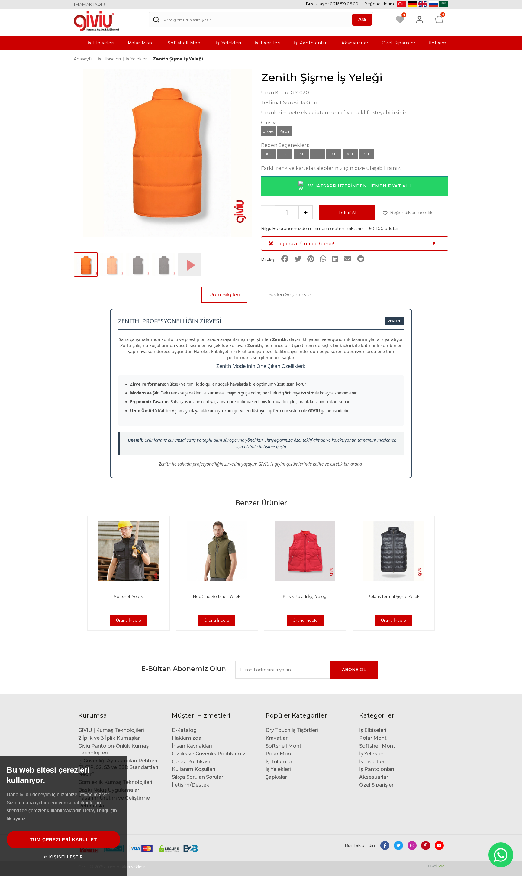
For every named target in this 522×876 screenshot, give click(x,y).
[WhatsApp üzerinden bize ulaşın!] (501, 855)
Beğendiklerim (379, 3)
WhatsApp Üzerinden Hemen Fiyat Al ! (359, 186)
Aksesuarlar (355, 43)
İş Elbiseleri (101, 43)
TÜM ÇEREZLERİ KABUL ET (63, 839)
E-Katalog (184, 730)
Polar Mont (141, 43)
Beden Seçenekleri (291, 294)
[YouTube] (439, 845)
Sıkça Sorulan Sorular (197, 777)
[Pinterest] (425, 845)
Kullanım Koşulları (193, 769)
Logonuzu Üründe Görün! (356, 243)
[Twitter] (398, 845)
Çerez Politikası (191, 761)
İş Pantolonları (311, 43)
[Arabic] (443, 4)
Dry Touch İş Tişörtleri (292, 730)
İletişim (437, 43)
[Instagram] (412, 845)
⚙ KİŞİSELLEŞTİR (63, 857)
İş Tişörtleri (268, 43)
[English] (422, 4)
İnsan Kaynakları (192, 746)
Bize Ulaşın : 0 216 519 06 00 (332, 3)
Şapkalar (276, 777)
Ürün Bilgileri (224, 294)
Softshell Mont (185, 43)
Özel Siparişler (399, 43)
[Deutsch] (412, 4)
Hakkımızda (186, 738)
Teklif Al (347, 213)
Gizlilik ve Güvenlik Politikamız (208, 754)
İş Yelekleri (228, 43)
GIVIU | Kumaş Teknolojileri (111, 730)
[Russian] (433, 4)
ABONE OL (354, 669)
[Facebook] (384, 845)
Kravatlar (277, 738)
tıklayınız (16, 818)
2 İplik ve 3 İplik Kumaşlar (109, 738)
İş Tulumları (280, 761)
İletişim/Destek (190, 785)
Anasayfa (84, 59)
